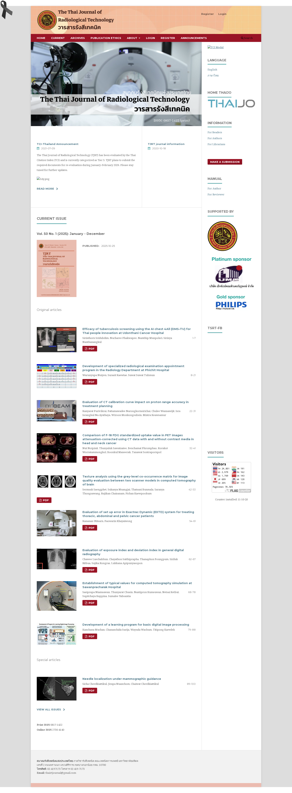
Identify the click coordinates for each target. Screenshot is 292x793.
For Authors (215, 138)
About (132, 38)
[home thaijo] (231, 106)
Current (58, 38)
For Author (214, 188)
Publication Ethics (106, 38)
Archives (78, 38)
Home (41, 38)
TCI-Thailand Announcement (57, 144)
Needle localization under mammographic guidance (121, 679)
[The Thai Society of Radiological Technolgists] (222, 250)
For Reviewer (216, 194)
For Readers (215, 132)
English (212, 69)
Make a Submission (225, 161)
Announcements (194, 38)
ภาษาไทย (213, 75)
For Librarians (216, 144)
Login (150, 38)
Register (168, 38)
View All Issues (49, 709)
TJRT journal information (166, 144)
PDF (91, 348)
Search (248, 38)
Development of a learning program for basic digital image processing (135, 624)
